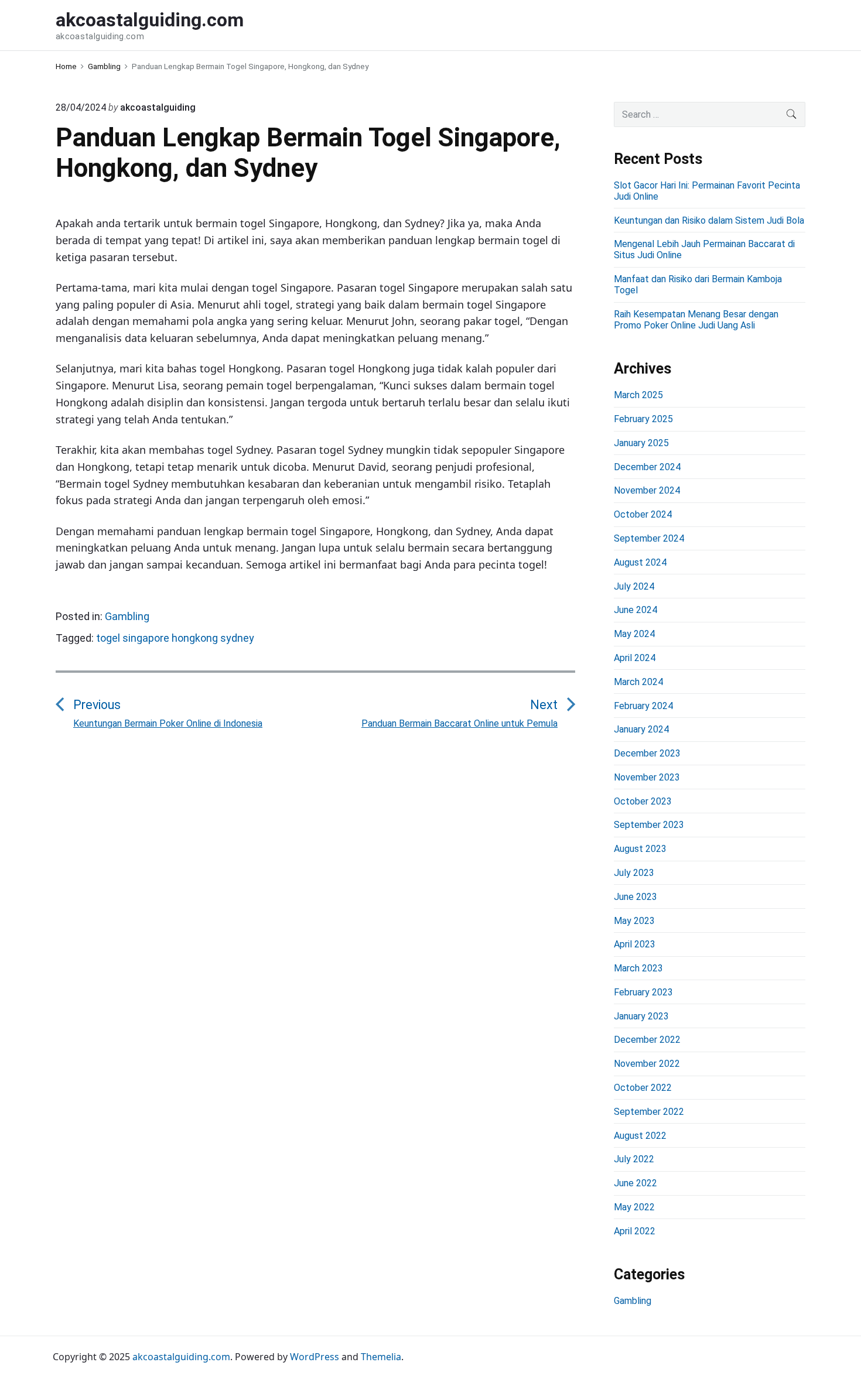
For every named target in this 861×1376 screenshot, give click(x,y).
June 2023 (635, 896)
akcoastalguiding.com (181, 1356)
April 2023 (634, 944)
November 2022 (647, 1063)
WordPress (314, 1356)
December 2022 (647, 1039)
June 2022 (635, 1183)
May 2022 (634, 1207)
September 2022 (649, 1111)
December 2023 (647, 753)
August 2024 (640, 562)
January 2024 (641, 729)
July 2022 (634, 1159)
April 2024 (634, 657)
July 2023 (634, 872)
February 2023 (643, 992)
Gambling (127, 616)
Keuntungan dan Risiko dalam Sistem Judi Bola (709, 220)
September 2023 (649, 824)
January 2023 (641, 1016)
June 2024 (635, 609)
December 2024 (647, 467)
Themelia (381, 1356)
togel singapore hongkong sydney (175, 638)
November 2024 (647, 490)
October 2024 (643, 514)
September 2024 (649, 538)
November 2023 (647, 777)
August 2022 (640, 1135)
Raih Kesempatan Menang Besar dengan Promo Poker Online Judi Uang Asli (696, 320)
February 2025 (643, 419)
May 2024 (634, 633)
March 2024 (638, 681)
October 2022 (643, 1087)
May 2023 (634, 920)
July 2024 (634, 586)
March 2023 (638, 968)
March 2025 (638, 395)
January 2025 (641, 443)
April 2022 (634, 1231)
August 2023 (640, 848)
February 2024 (643, 705)
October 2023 (643, 801)
